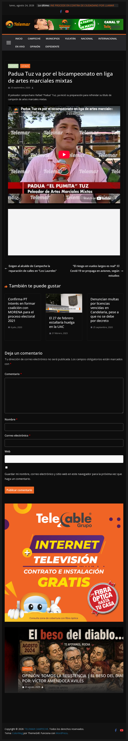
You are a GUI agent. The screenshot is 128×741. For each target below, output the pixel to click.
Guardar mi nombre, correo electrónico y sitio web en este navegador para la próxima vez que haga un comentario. (63, 476)
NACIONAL (87, 38)
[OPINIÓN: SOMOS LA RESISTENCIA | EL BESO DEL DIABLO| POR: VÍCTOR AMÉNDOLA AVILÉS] (64, 629)
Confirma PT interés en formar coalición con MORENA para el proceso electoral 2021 (21, 310)
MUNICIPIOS (53, 38)
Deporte (13, 66)
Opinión (14, 669)
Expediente (52, 46)
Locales (25, 66)
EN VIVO (20, 46)
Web (7, 451)
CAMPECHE (34, 38)
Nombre (11, 419)
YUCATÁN (70, 38)
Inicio (18, 38)
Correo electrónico (17, 435)
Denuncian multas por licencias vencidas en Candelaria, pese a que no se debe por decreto (104, 310)
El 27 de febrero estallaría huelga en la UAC (61, 322)
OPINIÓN (35, 46)
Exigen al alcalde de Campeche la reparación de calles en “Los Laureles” (32, 268)
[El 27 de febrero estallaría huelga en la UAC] (64, 296)
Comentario (13, 374)
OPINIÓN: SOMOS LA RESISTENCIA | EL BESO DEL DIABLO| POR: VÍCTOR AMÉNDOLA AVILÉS (64, 678)
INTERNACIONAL (107, 38)
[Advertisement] (64, 232)
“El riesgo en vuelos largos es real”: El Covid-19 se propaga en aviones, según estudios (94, 270)
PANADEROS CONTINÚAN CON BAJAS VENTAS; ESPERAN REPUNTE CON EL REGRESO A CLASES (82, 5)
